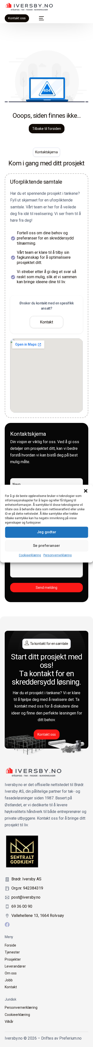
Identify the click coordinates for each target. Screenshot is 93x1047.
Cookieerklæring (30, 555)
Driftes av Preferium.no (61, 1038)
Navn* (46, 474)
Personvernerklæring (57, 555)
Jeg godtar (46, 532)
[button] (85, 490)
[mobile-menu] (39, 18)
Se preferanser (46, 545)
